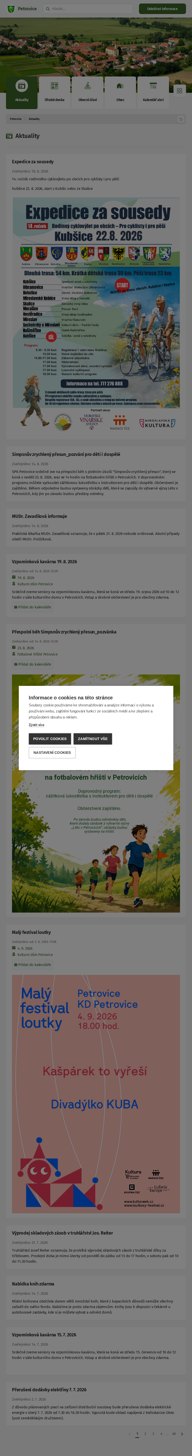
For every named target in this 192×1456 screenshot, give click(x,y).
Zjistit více (36, 725)
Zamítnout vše (93, 739)
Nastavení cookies (52, 753)
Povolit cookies (49, 739)
